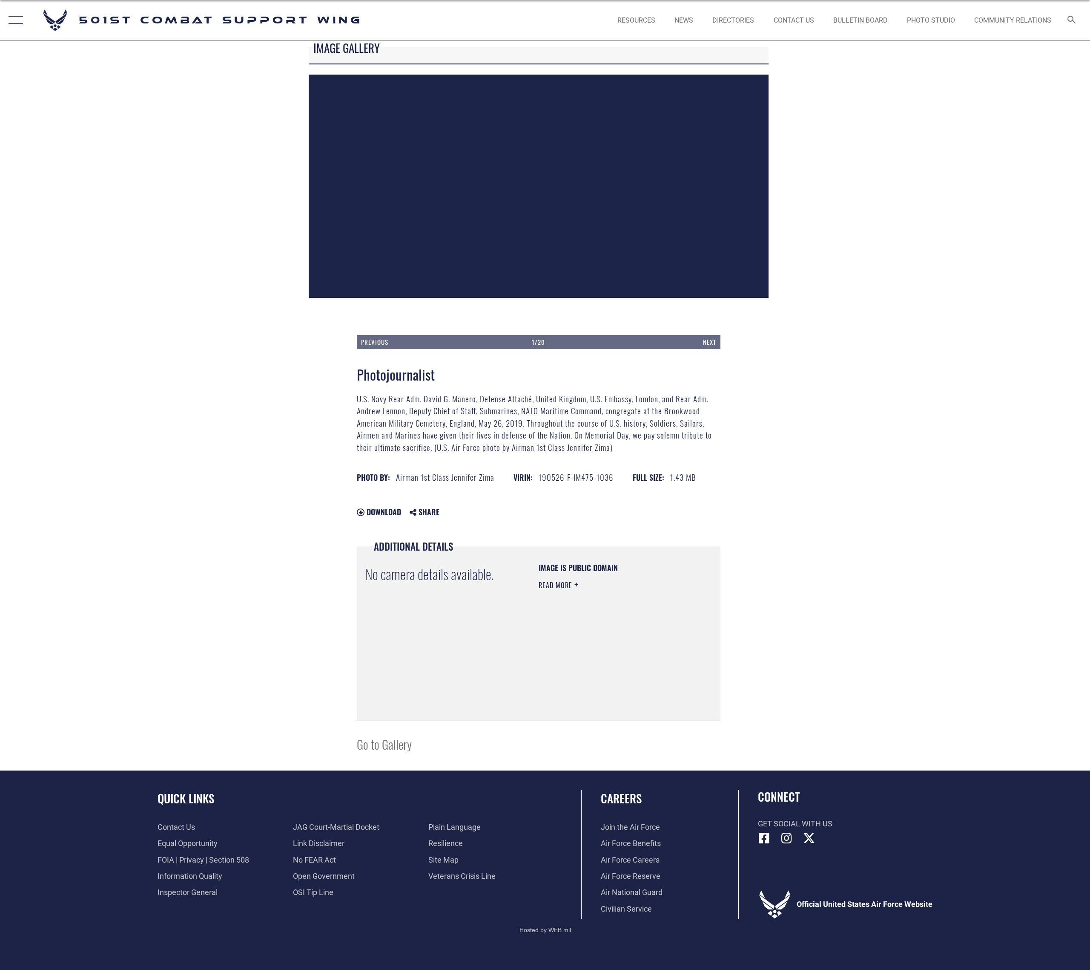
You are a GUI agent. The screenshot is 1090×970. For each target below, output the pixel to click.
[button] (14, 20)
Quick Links (186, 798)
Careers (621, 798)
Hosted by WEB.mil (545, 930)
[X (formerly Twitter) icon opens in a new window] (809, 838)
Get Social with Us (795, 823)
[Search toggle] (1072, 20)
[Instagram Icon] (786, 838)
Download (382, 511)
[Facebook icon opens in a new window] (764, 838)
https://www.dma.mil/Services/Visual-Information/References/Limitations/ (590, 669)
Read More (556, 585)
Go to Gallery (384, 744)
